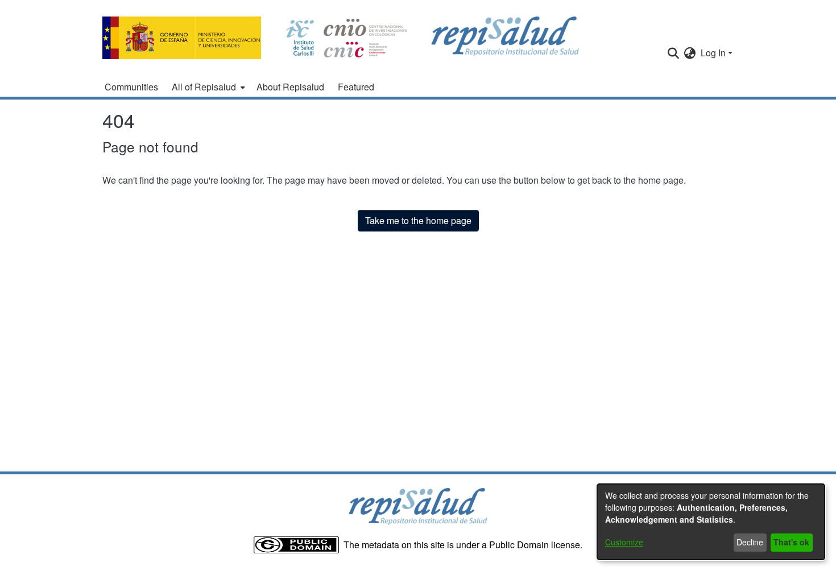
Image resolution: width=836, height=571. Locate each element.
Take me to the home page (418, 220)
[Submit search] (674, 53)
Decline (749, 542)
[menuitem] (207, 87)
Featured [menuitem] (356, 86)
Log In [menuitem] (713, 52)
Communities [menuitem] (131, 86)
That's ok (791, 542)
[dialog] (711, 522)
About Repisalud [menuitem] (290, 86)
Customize (624, 542)
